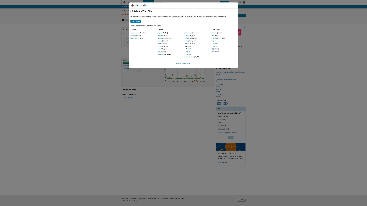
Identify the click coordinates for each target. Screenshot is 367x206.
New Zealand (215, 38)
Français (188, 54)
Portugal (187, 41)
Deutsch (188, 49)
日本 (213, 49)
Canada (132, 35)
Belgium (160, 33)
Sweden (187, 43)
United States (134, 38)
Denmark (160, 35)
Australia (214, 33)
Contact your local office (183, 63)
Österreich (188, 38)
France (160, 46)
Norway (187, 35)
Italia (159, 51)
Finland (160, 43)
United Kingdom (189, 57)
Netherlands (188, 33)
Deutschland (161, 38)
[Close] (236, 5)
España (160, 41)
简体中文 (216, 43)
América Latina (134, 33)
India (213, 35)
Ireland (160, 49)
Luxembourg (161, 54)
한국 (213, 51)
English (188, 51)
